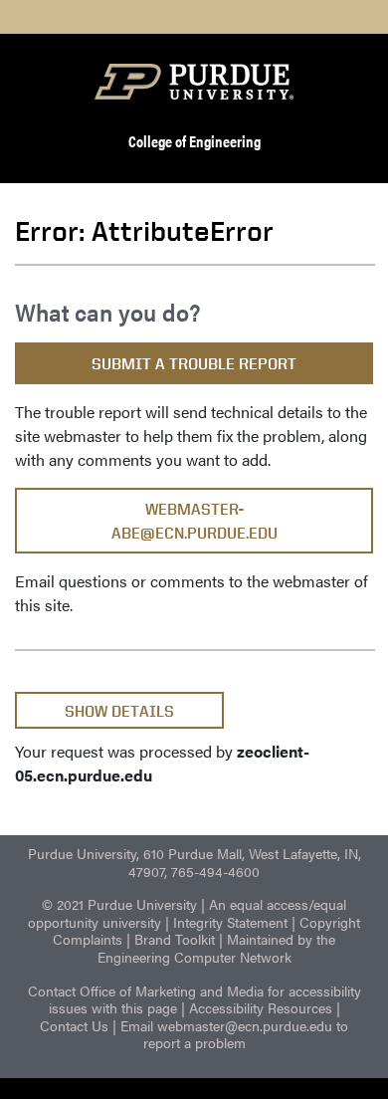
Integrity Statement (230, 922)
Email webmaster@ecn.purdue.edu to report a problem (234, 1034)
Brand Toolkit (174, 939)
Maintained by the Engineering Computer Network (216, 948)
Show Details (119, 711)
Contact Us (74, 1025)
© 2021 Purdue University (119, 904)
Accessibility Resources (260, 1007)
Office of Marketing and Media (172, 990)
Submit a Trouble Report (194, 363)
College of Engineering (194, 140)
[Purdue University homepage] (194, 82)
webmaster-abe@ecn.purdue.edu (194, 521)
